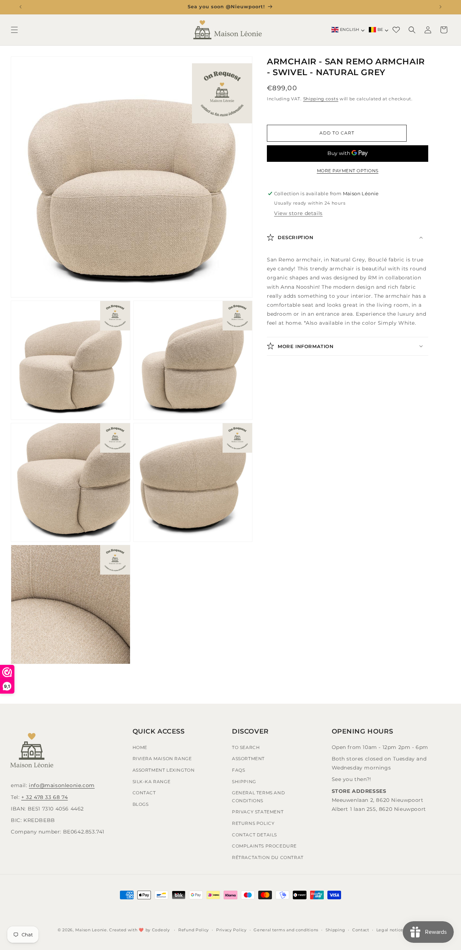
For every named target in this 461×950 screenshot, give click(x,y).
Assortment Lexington (164, 770)
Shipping (244, 781)
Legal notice (389, 929)
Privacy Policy (231, 929)
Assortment (248, 759)
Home (140, 747)
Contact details (254, 834)
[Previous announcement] (20, 7)
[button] (14, 30)
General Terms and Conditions (258, 796)
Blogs (141, 804)
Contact (144, 792)
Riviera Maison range (162, 759)
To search (246, 747)
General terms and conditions (286, 929)
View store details (298, 213)
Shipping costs (321, 98)
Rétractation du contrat (268, 857)
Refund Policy (193, 929)
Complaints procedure (264, 846)
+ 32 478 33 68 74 (44, 797)
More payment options (348, 170)
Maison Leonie (91, 929)
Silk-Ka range (152, 781)
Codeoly (161, 929)
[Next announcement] (440, 7)
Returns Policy (253, 823)
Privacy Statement (257, 812)
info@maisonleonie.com (62, 785)
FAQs (238, 770)
